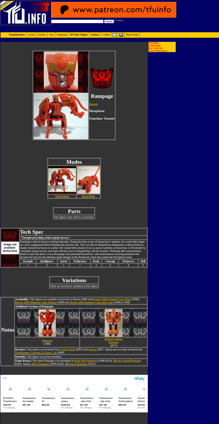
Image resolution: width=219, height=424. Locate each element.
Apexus (92, 349)
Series (31, 34)
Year (51, 34)
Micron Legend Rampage (127, 360)
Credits (106, 34)
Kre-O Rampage (78, 363)
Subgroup (62, 34)
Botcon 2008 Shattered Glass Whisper (35, 302)
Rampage (47, 340)
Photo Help (132, 34)
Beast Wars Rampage (86, 360)
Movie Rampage (40, 363)
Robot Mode (62, 196)
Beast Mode (88, 196)
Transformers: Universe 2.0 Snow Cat (35, 352)
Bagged (93, 104)
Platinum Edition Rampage (114, 341)
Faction (42, 34)
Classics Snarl (67, 349)
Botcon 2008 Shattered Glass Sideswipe (91, 302)
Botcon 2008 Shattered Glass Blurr (112, 299)
